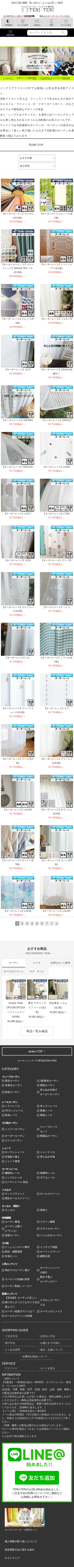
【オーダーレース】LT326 (56, 513)
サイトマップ (12, 1558)
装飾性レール (47, 1173)
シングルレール (13, 1177)
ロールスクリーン (14, 971)
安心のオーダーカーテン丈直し (56, 16)
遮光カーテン (12, 1080)
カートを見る (47, 1368)
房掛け (43, 1210)
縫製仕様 (45, 1256)
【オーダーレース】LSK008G (17, 420)
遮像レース (46, 1110)
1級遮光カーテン (49, 1080)
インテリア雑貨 (48, 1247)
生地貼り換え (12, 1156)
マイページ (11, 1368)
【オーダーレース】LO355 (56, 467)
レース (37, 962)
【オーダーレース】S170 (18, 369)
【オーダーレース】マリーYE (56, 560)
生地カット (11, 1256)
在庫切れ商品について (35, 1356)
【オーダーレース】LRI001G (56, 420)
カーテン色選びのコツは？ (20, 1311)
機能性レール (12, 1173)
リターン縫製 (47, 1221)
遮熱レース (46, 1115)
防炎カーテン (12, 1092)
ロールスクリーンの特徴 (18, 1315)
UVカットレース (14, 1110)
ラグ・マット (37, 971)
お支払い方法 (47, 1336)
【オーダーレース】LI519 (17, 560)
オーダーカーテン (15, 1135)
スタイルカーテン (50, 1228)
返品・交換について (51, 1349)
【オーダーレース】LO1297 (56, 911)
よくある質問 (12, 1349)
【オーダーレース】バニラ (56, 607)
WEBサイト (31, 1529)
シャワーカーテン (15, 1129)
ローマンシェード (15, 1152)
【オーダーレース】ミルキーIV (56, 319)
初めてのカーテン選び (17, 1270)
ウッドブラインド (15, 1193)
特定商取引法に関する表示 (19, 1549)
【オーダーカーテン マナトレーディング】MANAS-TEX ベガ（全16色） (17, 268)
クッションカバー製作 (17, 1247)
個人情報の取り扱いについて (21, 1541)
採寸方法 (10, 1342)
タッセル (10, 1210)
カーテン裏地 (12, 1221)
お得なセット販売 (60, 962)
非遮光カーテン (13, 1085)
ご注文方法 (11, 1336)
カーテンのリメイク (51, 1311)
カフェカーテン (13, 1140)
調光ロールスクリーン (17, 1198)
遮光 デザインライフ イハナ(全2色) (37, 1007)
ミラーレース (12, 1106)
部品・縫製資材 (13, 1251)
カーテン (14, 962)
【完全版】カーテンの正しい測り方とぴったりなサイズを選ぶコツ (21, 1302)
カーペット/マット (50, 1251)
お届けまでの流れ (50, 1342)
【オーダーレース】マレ (17, 657)
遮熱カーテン (47, 1085)
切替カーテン (12, 1235)
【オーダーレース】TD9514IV (17, 467)
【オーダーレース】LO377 (17, 513)
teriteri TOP (35, 1051)
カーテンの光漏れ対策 (17, 1279)
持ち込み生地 (47, 1156)
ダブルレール (47, 1177)
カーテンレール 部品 (16, 1182)
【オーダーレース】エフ (56, 708)
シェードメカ (47, 1152)
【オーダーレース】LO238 (17, 911)
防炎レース (11, 1115)
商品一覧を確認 (37, 1031)
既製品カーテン (48, 1135)
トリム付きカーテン (51, 1235)
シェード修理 (12, 1161)
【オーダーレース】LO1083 (17, 809)
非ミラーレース (48, 1106)
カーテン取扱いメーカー (18, 1286)
